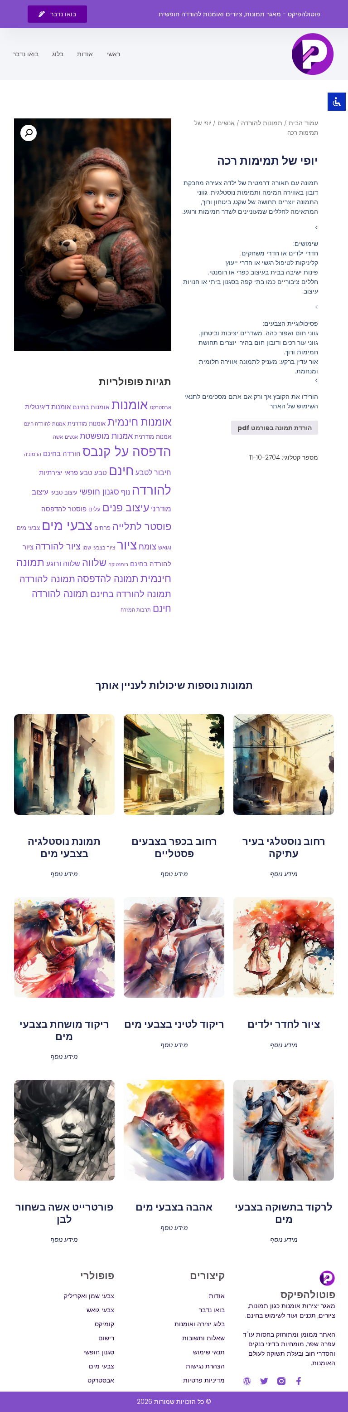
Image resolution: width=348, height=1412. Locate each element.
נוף (125, 492)
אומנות (129, 405)
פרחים (102, 528)
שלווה (94, 563)
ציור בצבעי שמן (98, 547)
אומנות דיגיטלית (48, 407)
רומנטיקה (118, 564)
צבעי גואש (100, 1309)
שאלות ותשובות (203, 1338)
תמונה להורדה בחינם (130, 594)
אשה (58, 437)
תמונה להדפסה (108, 578)
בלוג (57, 54)
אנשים (226, 122)
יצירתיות (51, 472)
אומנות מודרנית (87, 423)
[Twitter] (264, 1381)
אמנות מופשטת (106, 435)
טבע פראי (78, 472)
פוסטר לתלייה (141, 527)
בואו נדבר (26, 54)
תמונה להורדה (47, 579)
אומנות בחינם (91, 407)
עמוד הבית (303, 122)
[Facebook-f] (299, 1381)
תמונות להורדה (261, 122)
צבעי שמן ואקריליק (89, 1295)
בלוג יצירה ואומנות (199, 1324)
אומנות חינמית (139, 422)
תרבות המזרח (136, 609)
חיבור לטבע (153, 472)
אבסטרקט (160, 407)
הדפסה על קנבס (126, 452)
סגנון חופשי (99, 491)
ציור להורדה (58, 546)
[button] (28, 133)
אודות (85, 54)
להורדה (151, 490)
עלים (94, 509)
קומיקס (104, 1324)
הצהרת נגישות (205, 1366)
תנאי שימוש (209, 1352)
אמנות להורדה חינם (45, 423)
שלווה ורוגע (63, 564)
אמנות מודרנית (153, 437)
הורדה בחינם (62, 453)
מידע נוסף (284, 873)
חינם (121, 470)
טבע (100, 472)
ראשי (113, 54)
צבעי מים (67, 525)
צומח (147, 546)
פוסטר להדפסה (64, 509)
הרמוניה (32, 454)
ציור (127, 545)
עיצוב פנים (125, 507)
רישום (106, 1338)
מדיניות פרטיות (204, 1380)
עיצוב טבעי (63, 492)
